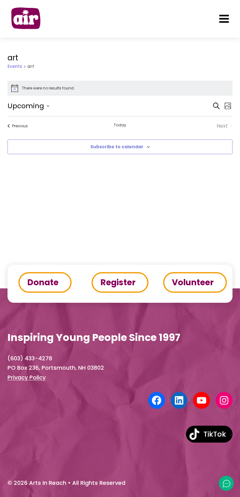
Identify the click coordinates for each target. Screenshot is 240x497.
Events (15, 66)
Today (120, 125)
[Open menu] (224, 18)
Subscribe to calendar (116, 147)
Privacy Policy (27, 377)
